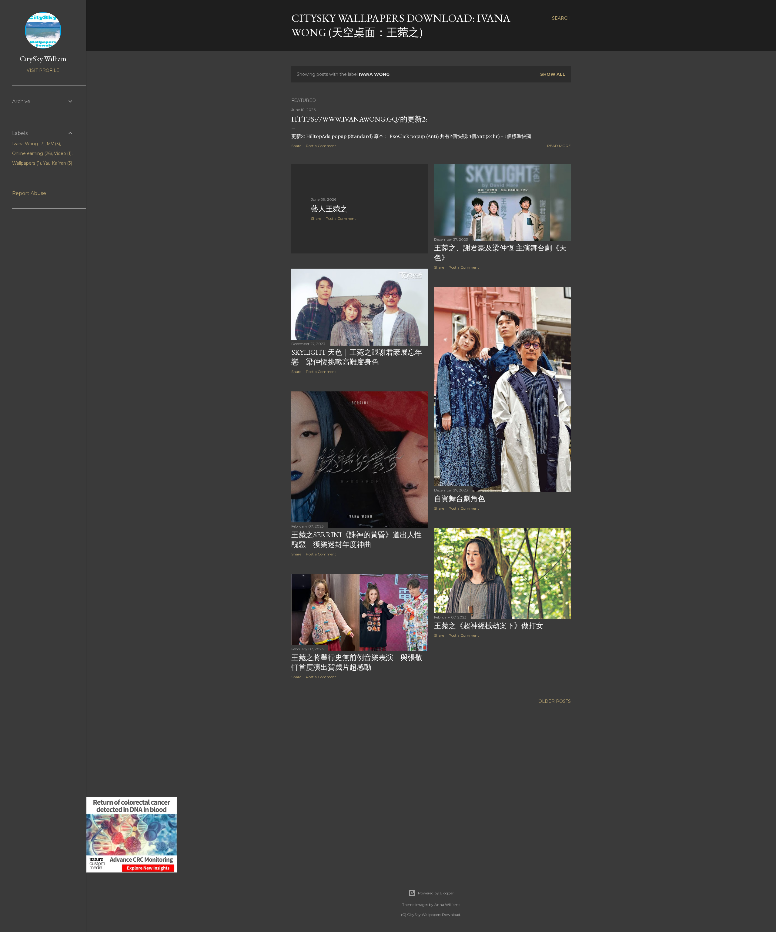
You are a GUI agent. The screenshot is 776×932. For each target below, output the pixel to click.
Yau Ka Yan (57, 163)
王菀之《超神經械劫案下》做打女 (488, 625)
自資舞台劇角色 (459, 498)
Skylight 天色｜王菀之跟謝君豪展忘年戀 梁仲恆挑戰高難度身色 (356, 357)
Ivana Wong (27, 143)
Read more (559, 145)
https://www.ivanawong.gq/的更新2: (359, 119)
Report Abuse (29, 193)
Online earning (31, 153)
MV (53, 143)
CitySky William (43, 58)
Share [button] (296, 145)
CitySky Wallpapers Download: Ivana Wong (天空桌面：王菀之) (400, 25)
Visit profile (43, 70)
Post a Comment (321, 145)
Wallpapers (26, 163)
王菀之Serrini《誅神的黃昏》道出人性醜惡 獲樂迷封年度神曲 (356, 539)
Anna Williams (447, 904)
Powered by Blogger (436, 893)
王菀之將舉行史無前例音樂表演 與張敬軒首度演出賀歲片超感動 (356, 662)
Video (62, 153)
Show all (552, 74)
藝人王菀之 (329, 208)
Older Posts (554, 701)
